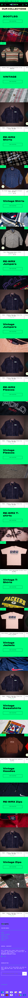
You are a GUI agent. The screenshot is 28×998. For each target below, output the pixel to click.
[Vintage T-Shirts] (14, 601)
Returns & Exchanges (5, 934)
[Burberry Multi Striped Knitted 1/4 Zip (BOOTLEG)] (12, 54)
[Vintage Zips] (14, 881)
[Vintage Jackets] (14, 664)
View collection (12, 21)
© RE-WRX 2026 (4, 984)
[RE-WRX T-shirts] (14, 534)
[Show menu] (2, 4)
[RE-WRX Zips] (14, 820)
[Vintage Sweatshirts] (14, 727)
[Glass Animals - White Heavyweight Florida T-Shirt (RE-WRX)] (14, 555)
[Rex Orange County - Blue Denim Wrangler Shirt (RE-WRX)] (12, 177)
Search (2, 932)
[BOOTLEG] (14, 35)
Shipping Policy (4, 936)
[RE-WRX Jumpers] (14, 282)
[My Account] (23, 4)
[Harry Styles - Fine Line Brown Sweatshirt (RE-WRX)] (12, 746)
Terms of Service (4, 938)
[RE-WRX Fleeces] (14, 408)
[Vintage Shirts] (14, 220)
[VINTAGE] (14, 95)
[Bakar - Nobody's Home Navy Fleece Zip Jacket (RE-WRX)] (12, 114)
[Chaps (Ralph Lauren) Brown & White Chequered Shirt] (12, 239)
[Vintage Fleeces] (14, 471)
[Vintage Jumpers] (14, 345)
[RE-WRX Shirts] (14, 158)
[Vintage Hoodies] (14, 790)
